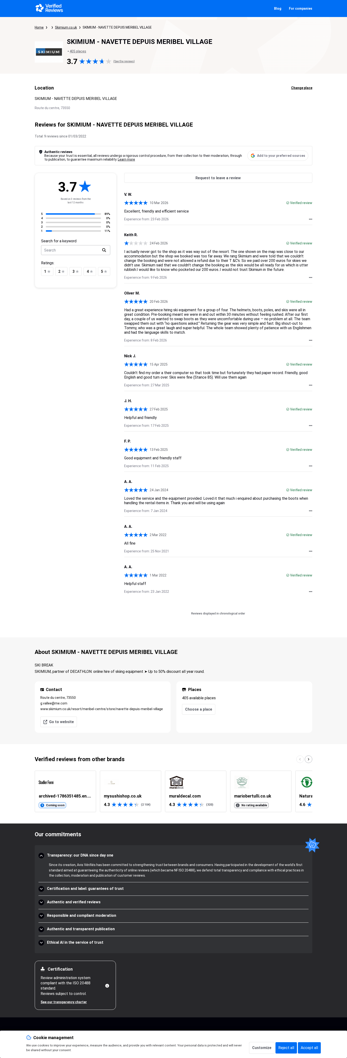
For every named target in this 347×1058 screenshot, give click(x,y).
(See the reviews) (124, 61)
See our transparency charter (64, 1002)
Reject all (286, 1047)
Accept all (309, 1047)
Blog (277, 8)
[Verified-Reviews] (49, 8)
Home (39, 27)
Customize (261, 1047)
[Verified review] (287, 203)
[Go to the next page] (308, 759)
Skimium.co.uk (66, 27)
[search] (104, 250)
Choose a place (198, 709)
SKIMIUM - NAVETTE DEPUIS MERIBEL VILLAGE (117, 27)
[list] (173, 791)
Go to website (61, 722)
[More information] (107, 986)
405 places (78, 51)
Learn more (126, 159)
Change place (301, 88)
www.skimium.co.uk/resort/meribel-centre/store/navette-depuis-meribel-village (101, 709)
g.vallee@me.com (53, 703)
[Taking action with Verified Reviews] (310, 219)
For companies (300, 8)
